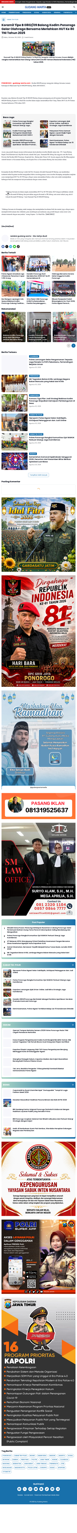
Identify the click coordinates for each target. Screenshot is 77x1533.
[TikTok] (47, 1489)
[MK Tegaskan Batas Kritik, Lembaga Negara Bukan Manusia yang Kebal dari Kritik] (15, 383)
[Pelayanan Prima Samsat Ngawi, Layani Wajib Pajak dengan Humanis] (44, 134)
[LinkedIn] (52, 1489)
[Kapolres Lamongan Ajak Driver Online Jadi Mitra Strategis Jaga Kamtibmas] (44, 124)
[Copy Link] (18, 246)
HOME (4, 12)
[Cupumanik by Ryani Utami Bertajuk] (7, 1093)
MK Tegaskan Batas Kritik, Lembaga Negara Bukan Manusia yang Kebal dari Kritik (49, 380)
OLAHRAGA (34, 356)
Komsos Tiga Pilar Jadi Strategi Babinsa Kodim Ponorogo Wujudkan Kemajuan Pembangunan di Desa (52, 400)
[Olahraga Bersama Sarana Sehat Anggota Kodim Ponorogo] (63, 263)
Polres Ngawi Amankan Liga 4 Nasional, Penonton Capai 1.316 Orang (13, 276)
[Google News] (41, 1489)
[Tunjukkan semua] (73, 965)
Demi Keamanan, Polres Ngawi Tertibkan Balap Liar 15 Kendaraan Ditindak (61, 142)
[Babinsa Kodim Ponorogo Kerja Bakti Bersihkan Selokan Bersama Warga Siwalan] (14, 327)
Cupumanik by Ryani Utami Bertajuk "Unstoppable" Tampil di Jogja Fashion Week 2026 (40, 1091)
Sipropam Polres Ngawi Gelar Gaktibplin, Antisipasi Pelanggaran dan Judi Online (48, 419)
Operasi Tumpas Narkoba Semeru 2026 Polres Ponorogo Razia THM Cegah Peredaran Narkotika (40, 1031)
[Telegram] (10, 246)
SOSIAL (36, 12)
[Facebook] (3, 246)
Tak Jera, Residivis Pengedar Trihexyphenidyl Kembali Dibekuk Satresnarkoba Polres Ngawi (38, 1070)
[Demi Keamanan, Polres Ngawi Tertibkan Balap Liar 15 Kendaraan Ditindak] (44, 143)
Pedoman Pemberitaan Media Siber (47, 1495)
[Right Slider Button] (75, 12)
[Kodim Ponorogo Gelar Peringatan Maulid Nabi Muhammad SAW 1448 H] (7, 134)
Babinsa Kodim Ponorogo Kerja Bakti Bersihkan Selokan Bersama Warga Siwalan (13, 337)
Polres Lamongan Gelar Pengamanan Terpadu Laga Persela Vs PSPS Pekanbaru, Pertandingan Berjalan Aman (51, 361)
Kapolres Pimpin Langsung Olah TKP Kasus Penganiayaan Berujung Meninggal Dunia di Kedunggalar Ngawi (40, 1051)
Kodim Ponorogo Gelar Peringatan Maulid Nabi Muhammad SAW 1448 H (22, 133)
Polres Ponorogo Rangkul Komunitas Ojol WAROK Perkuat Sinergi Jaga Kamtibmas (23, 123)
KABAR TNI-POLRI (36, 415)
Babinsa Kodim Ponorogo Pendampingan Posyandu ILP (64, 337)
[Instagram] (30, 1489)
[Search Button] (74, 7)
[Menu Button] (3, 7)
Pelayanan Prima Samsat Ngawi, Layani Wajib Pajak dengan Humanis (60, 133)
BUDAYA (33, 454)
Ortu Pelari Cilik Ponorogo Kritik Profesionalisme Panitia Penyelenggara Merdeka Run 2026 (37, 301)
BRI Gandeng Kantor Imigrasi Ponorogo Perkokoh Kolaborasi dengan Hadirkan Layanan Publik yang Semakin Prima (41, 1110)
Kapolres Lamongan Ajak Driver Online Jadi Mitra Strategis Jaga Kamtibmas (61, 123)
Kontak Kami (28, 1495)
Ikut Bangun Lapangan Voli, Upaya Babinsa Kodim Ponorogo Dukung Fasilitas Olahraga (13, 301)
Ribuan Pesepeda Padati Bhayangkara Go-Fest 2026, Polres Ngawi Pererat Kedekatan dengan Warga (63, 301)
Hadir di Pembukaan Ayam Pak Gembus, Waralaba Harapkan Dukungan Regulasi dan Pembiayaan (42, 1130)
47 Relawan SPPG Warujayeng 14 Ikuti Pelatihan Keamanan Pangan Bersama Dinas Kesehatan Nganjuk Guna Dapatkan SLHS (38, 942)
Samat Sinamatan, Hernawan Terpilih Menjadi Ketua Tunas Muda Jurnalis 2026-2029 (40, 948)
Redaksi (20, 1495)
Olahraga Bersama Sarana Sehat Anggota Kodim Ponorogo (63, 276)
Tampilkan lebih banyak (38, 475)
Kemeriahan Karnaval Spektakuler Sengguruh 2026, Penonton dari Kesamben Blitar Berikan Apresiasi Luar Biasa (50, 459)
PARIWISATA (68, 12)
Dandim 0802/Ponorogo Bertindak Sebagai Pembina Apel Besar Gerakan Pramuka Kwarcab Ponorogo (25, 142)
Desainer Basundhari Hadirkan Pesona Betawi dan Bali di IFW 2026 (40, 1100)
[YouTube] (36, 1489)
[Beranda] (4, 20)
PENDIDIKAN (27, 12)
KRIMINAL (57, 12)
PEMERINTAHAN (14, 12)
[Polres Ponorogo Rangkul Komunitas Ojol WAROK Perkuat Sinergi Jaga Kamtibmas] (7, 124)
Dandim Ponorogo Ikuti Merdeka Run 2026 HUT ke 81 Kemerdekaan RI (38, 276)
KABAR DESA (46, 12)
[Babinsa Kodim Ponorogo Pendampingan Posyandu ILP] (65, 327)
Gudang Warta (42, 1502)
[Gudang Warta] (38, 7)
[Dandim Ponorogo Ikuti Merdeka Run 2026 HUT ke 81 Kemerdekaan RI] (38, 263)
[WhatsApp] (14, 246)
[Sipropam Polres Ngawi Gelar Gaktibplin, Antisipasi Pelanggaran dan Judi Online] (15, 422)
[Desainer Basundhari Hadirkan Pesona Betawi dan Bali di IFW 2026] (7, 1103)
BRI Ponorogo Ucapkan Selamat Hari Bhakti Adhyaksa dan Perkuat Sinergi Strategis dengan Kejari (43, 1120)
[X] (6, 246)
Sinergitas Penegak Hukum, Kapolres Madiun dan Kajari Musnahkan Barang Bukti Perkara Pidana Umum (40, 1060)
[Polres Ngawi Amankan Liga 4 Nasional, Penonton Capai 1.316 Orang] (13, 263)
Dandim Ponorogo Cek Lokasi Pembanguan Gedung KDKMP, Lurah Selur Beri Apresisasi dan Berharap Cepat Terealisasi (39, 337)
